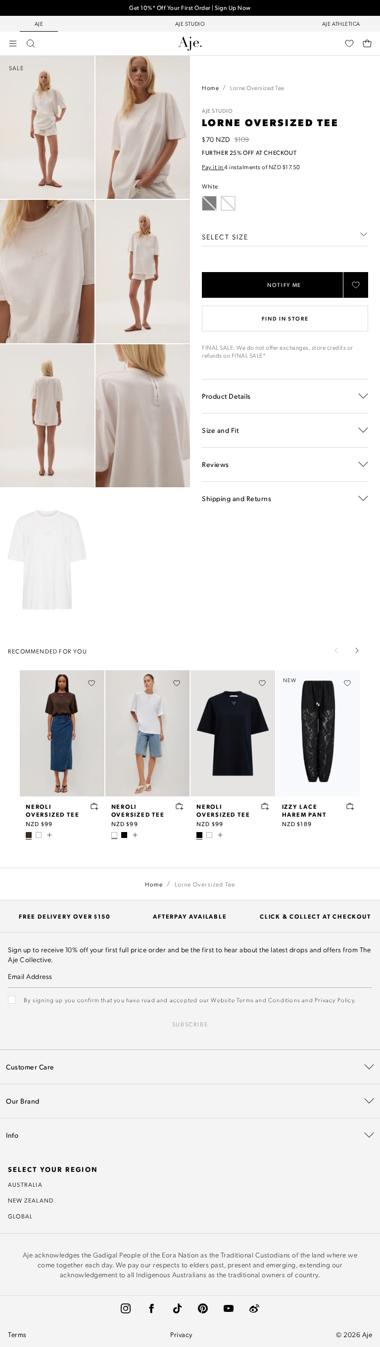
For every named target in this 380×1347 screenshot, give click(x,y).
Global (20, 1216)
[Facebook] (151, 1308)
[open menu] (13, 43)
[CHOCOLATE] (29, 835)
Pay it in (213, 167)
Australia (25, 1184)
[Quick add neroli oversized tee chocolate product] (94, 806)
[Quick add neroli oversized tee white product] (180, 806)
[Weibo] (254, 1308)
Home (210, 88)
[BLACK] (124, 835)
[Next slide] (357, 650)
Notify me (284, 284)
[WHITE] (39, 835)
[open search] (31, 43)
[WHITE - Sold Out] (228, 203)
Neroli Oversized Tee (52, 810)
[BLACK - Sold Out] (209, 203)
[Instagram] (126, 1308)
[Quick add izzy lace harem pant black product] (350, 806)
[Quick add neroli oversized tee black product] (265, 806)
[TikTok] (177, 1308)
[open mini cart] (367, 43)
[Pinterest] (203, 1308)
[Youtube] (229, 1308)
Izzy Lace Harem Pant (304, 810)
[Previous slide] (336, 650)
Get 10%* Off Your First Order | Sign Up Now (190, 7)
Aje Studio (217, 110)
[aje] (190, 43)
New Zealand (30, 1200)
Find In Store (285, 318)
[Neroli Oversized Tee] (62, 733)
